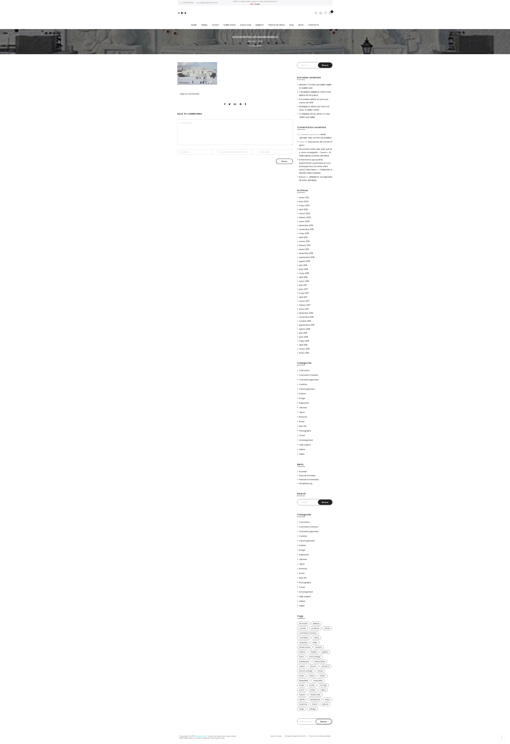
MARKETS (260, 25)
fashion (302, 652)
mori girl (323, 685)
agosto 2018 (304, 261)
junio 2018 (303, 269)
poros (301, 690)
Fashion (302, 393)
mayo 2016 (304, 341)
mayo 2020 (304, 205)
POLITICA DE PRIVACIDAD (320, 736)
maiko (322, 675)
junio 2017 (303, 289)
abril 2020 (303, 209)
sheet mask (315, 694)
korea (320, 671)
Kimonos (303, 417)
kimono (313, 666)
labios (312, 675)
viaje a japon (305, 444)
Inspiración (304, 403)
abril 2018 (303, 277)
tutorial (325, 704)
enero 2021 (304, 197)
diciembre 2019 (306, 225)
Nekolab (206, 738)
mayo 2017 (304, 293)
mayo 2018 (304, 273)
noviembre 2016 (306, 317)
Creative (303, 384)
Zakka (301, 454)
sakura (302, 694)
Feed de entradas (307, 475)
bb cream (303, 623)
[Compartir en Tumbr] (245, 102)
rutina (323, 690)
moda (311, 685)
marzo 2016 (304, 349)
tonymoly (303, 704)
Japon (302, 412)
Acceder (303, 471)
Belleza (316, 623)
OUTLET (215, 25)
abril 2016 (303, 345)
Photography (305, 430)
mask (301, 685)
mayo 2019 (304, 233)
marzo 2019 (304, 241)
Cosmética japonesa (308, 379)
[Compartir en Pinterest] (241, 102)
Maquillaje (303, 680)
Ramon (302, 177)
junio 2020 (304, 201)
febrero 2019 (305, 245)
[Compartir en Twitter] (230, 102)
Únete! (257, 4)
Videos (302, 449)
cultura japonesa (307, 389)
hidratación (304, 661)
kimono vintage (306, 671)
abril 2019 (303, 237)
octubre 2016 (305, 321)
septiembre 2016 (306, 325)
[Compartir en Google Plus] (235, 102)
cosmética (304, 637)
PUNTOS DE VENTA (276, 25)
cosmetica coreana (307, 633)
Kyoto (301, 675)
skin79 (302, 699)
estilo (315, 642)
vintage (312, 709)
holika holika (319, 661)
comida (302, 628)
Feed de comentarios (309, 479)
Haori (301, 656)
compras (315, 628)
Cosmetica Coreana (308, 375)
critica (316, 637)
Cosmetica (304, 370)
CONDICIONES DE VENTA (295, 736)
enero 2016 (304, 353)
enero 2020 (304, 221)
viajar (301, 709)
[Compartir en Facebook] (224, 102)
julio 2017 (303, 285)
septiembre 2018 (306, 257)
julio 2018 (303, 265)
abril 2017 (303, 297)
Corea (327, 628)
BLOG (301, 25)
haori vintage (314, 656)
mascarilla (317, 680)
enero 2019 (304, 249)
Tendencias (315, 699)
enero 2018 (304, 281)
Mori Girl (302, 426)
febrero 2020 (305, 217)
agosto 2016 (304, 329)
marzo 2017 (304, 301)
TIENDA (204, 25)
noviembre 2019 (306, 229)
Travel (302, 435)
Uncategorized (306, 440)
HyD (222, 738)
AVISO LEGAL (276, 736)
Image (302, 398)
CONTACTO (313, 25)
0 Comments (255, 45)
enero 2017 (304, 309)
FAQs (291, 25)
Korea (301, 421)
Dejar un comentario (189, 94)
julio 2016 (303, 333)
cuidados (303, 642)
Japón (302, 666)
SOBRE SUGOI (229, 25)
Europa (318, 647)
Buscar (323, 722)
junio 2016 (303, 337)
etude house (304, 647)
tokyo (327, 699)
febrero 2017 (305, 305)
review (312, 690)
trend (314, 704)
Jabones (303, 407)
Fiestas (314, 652)
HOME (193, 25)
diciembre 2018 (306, 253)
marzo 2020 (304, 213)
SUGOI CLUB (245, 25)
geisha (325, 652)
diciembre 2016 (306, 313)
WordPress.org (305, 483)
